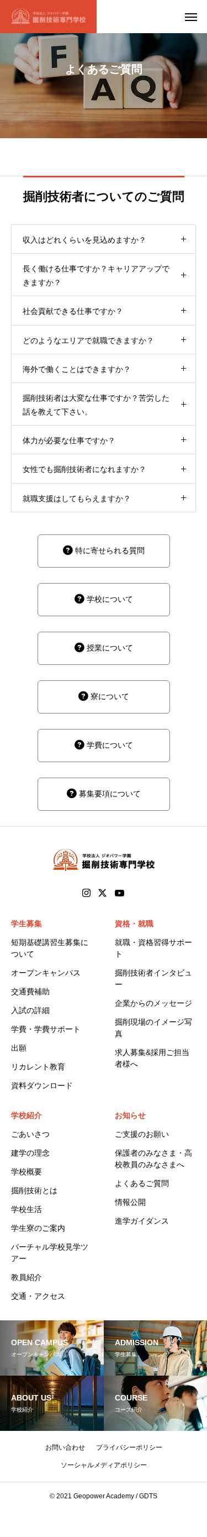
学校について (108, 599)
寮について (108, 696)
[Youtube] (120, 893)
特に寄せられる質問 (109, 550)
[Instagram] (86, 893)
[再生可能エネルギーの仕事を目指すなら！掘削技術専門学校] (48, 16)
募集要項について (109, 793)
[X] (102, 893)
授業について (108, 647)
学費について (108, 745)
